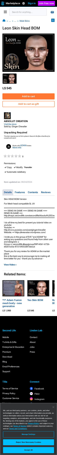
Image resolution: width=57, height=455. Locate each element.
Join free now (46, 3)
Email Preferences (10, 366)
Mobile (5, 337)
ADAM (23, 145)
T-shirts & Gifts (9, 342)
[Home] (3, 21)
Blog (4, 361)
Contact (33, 337)
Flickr (37, 394)
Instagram (39, 399)
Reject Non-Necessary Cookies (28, 442)
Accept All (28, 450)
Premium (6, 352)
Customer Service (10, 398)
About (33, 342)
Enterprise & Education (13, 347)
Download (7, 357)
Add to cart (28, 96)
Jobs (32, 347)
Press (32, 352)
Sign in (32, 3)
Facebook (39, 388)
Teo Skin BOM (35, 300)
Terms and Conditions (18, 429)
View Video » (10, 264)
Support (6, 371)
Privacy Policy (8, 393)
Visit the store (10, 124)
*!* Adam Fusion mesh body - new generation (12, 303)
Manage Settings (28, 434)
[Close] (53, 407)
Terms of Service (10, 388)
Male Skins (25, 21)
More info (16, 147)
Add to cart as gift (28, 104)
